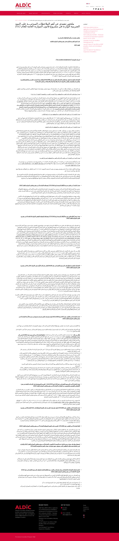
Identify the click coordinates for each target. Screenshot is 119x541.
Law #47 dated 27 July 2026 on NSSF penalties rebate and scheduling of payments (93, 46)
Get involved (21, 18)
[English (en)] (87, 3)
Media (76, 13)
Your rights (45, 13)
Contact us (92, 6)
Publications (57, 13)
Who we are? (21, 13)
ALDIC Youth (86, 13)
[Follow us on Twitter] (96, 9)
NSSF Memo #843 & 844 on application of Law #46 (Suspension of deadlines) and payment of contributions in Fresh (48, 509)
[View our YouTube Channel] (98, 9)
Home (87, 6)
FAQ (103, 6)
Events (68, 13)
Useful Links (98, 6)
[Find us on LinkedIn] (100, 9)
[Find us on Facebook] (93, 9)
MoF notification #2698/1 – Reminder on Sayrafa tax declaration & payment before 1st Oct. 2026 (93, 36)
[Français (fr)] (89, 3)
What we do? (33, 13)
